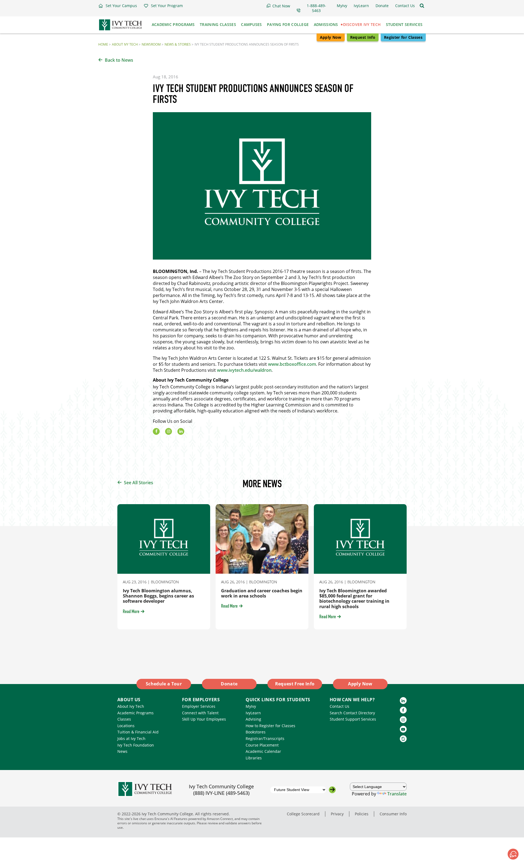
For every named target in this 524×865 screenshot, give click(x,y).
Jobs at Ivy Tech (131, 738)
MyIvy (251, 706)
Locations (126, 725)
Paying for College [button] (288, 24)
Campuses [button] (251, 24)
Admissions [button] (326, 24)
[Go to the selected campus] (332, 789)
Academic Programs (135, 712)
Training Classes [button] (218, 24)
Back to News (119, 60)
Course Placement (262, 745)
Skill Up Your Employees (204, 719)
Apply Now (330, 37)
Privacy (337, 813)
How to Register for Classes (270, 725)
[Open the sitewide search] (422, 5)
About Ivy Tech (125, 44)
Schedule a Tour (164, 684)
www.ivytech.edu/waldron (244, 370)
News (122, 751)
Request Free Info (295, 684)
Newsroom (151, 44)
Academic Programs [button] (173, 24)
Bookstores (256, 732)
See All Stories (138, 483)
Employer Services (198, 706)
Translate (397, 794)
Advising (253, 719)
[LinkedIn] (180, 431)
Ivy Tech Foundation (135, 745)
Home (103, 44)
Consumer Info (393, 813)
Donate (229, 684)
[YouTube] (403, 729)
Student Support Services (353, 719)
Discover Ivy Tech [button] (362, 24)
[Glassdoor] (403, 738)
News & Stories (178, 44)
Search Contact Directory (352, 712)
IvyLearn (253, 712)
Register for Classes (403, 37)
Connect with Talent (200, 712)
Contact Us (339, 706)
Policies (361, 813)
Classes (124, 719)
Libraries (254, 757)
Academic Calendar (263, 751)
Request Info (362, 37)
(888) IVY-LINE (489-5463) (221, 793)
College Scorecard (303, 813)
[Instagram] (168, 431)
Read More (131, 612)
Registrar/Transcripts (265, 738)
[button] (117, 5)
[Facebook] (156, 431)
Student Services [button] (404, 24)
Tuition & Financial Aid (138, 732)
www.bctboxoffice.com (292, 364)
